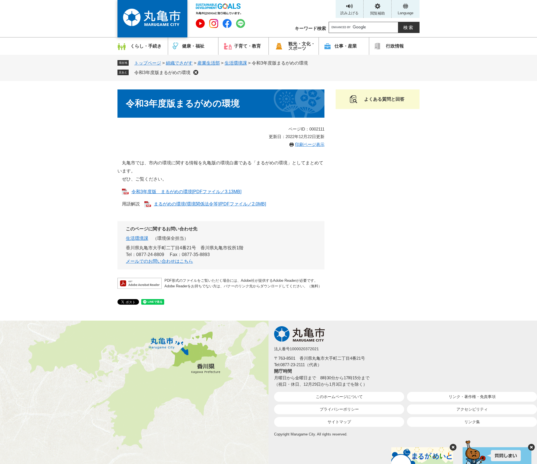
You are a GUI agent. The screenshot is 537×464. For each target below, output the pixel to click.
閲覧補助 (377, 13)
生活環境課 (236, 63)
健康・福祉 (193, 46)
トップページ (147, 63)
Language (405, 13)
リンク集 (472, 422)
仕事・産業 (346, 46)
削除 (195, 72)
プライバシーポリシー (339, 409)
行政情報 (395, 46)
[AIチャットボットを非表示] (531, 447)
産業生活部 (208, 63)
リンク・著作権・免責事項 (472, 396)
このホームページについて (339, 396)
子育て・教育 (247, 46)
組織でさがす (179, 63)
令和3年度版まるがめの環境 (162, 72)
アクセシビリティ (472, 409)
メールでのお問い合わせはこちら (159, 261)
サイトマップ (339, 422)
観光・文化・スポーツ (301, 46)
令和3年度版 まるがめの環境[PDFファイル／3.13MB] (186, 191)
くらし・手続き (146, 46)
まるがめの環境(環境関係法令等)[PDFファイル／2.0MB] (210, 204)
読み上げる (349, 13)
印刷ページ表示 (309, 144)
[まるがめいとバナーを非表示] (453, 447)
